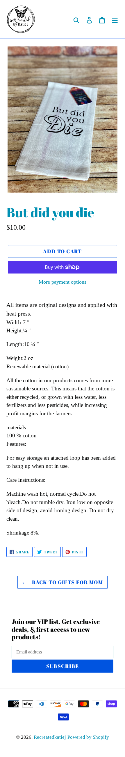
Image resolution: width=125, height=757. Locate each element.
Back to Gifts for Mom (67, 582)
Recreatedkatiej (50, 737)
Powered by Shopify (88, 737)
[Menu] (114, 19)
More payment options (62, 282)
